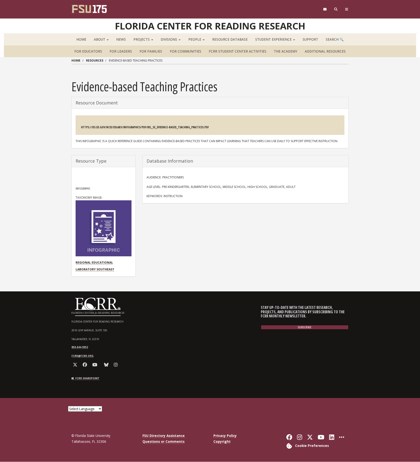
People (195, 39)
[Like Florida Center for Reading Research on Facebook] (86, 364)
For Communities (185, 51)
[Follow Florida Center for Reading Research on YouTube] (95, 364)
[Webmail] (325, 9)
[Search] (336, 9)
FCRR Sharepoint (87, 378)
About (100, 39)
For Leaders (121, 51)
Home (81, 39)
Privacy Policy (225, 435)
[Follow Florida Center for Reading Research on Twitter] (76, 364)
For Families (151, 51)
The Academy (285, 51)
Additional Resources (325, 51)
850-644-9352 (79, 347)
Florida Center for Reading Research (210, 25)
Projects (142, 39)
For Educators (88, 51)
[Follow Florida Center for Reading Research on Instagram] (116, 364)
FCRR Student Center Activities (237, 51)
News (121, 39)
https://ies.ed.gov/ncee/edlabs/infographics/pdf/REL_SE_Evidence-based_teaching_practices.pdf (145, 127)
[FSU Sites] (346, 9)
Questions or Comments (163, 441)
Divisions (169, 39)
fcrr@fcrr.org (82, 356)
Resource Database (230, 39)
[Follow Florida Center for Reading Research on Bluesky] (107, 364)
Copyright (222, 441)
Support (310, 39)
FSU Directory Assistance (163, 435)
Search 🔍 (335, 39)
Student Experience (274, 39)
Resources (94, 60)
